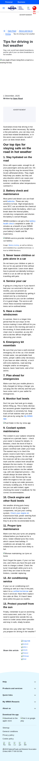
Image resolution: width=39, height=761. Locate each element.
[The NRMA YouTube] (20, 744)
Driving (8, 34)
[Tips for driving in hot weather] (25, 641)
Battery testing (14, 245)
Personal (8, 2)
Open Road (12, 31)
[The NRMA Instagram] (9, 744)
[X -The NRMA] (14, 744)
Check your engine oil (20, 513)
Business (21, 2)
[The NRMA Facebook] (4, 744)
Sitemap (6, 728)
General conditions (10, 731)
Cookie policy (8, 739)
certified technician (20, 591)
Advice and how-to (25, 31)
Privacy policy (8, 735)
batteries (11, 201)
